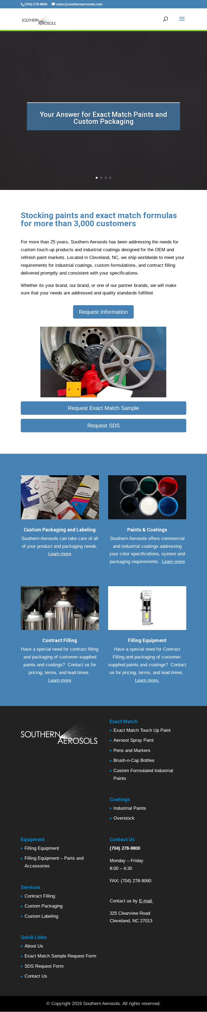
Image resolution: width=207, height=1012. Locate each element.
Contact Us (36, 976)
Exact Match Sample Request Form (60, 956)
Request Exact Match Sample (103, 408)
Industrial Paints (129, 808)
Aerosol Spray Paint (133, 740)
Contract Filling (40, 896)
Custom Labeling (41, 916)
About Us (34, 946)
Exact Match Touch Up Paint (142, 730)
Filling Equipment (42, 848)
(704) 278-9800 (125, 848)
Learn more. (147, 680)
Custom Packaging (44, 906)
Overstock (123, 818)
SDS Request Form (44, 966)
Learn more (59, 553)
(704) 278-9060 (136, 880)
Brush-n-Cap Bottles (133, 760)
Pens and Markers (131, 750)
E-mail (145, 900)
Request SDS (103, 425)
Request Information (103, 312)
